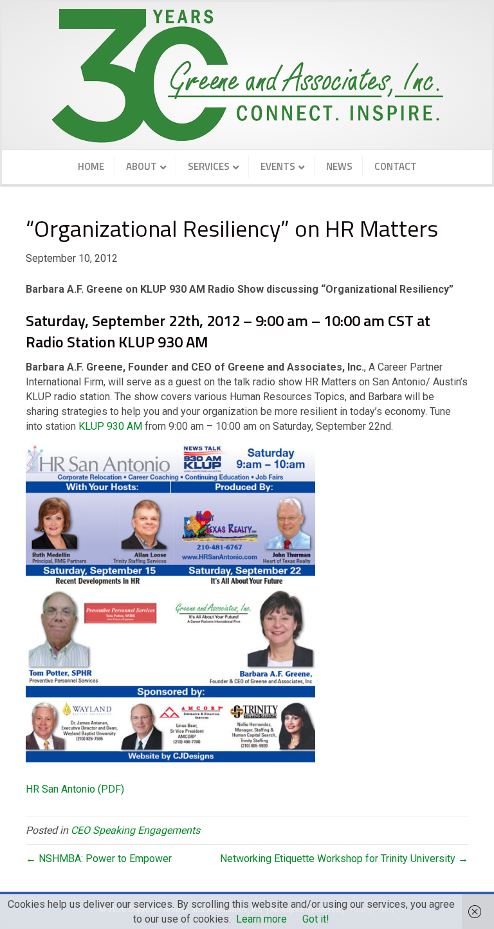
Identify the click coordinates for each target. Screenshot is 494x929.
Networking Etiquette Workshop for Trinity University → (344, 858)
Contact (395, 166)
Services (209, 166)
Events (278, 166)
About (141, 166)
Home (91, 166)
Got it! (315, 919)
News (339, 166)
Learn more (261, 919)
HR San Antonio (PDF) (75, 789)
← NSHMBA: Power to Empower (99, 858)
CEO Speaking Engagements (135, 830)
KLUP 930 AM (110, 426)
